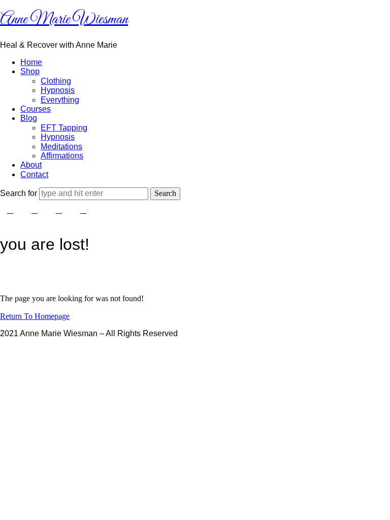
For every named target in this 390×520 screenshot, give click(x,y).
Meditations (61, 146)
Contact (34, 174)
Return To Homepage (35, 316)
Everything (60, 99)
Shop (30, 71)
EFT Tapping (64, 127)
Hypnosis (58, 90)
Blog (28, 118)
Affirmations (62, 155)
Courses (35, 109)
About (31, 164)
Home (31, 62)
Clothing (56, 81)
